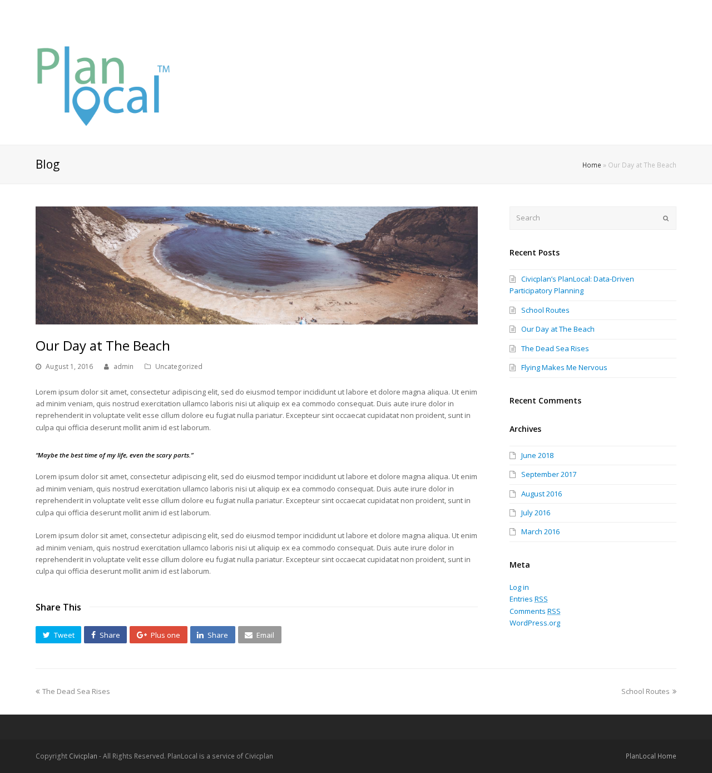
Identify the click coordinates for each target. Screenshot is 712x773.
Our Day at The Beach (558, 329)
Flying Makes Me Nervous (564, 367)
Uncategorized (178, 366)
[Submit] (666, 218)
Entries (529, 599)
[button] (58, 635)
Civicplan (83, 756)
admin (123, 366)
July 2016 (535, 513)
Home (591, 164)
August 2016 (541, 494)
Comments (535, 611)
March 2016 (540, 531)
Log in (519, 587)
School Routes (545, 310)
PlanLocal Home (651, 756)
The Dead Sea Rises (555, 348)
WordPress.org (535, 623)
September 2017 (548, 474)
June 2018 (537, 455)
